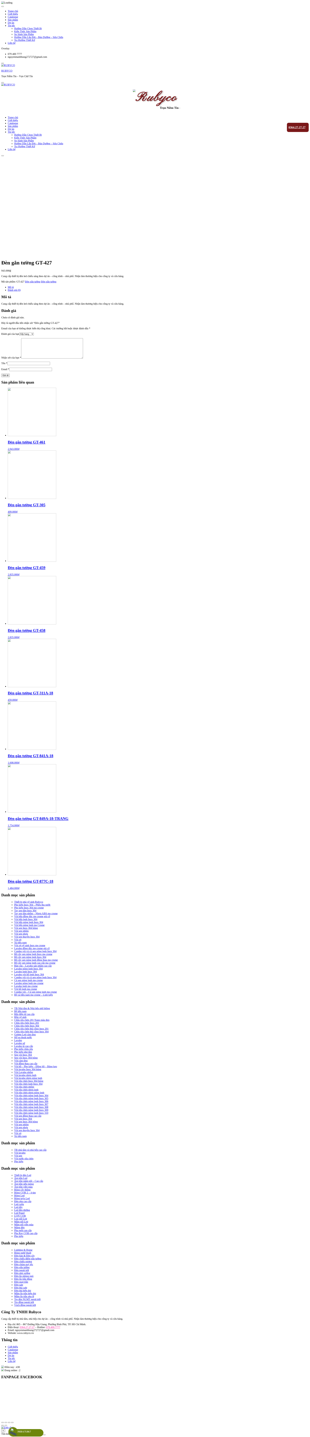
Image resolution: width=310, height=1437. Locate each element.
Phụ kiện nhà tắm (23, 1052)
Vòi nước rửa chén (23, 1158)
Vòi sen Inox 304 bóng (26, 928)
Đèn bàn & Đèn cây (24, 1255)
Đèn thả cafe (20, 1287)
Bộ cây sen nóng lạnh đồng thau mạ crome (36, 960)
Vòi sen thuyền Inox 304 (27, 936)
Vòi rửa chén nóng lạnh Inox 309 (31, 1110)
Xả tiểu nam (20, 942)
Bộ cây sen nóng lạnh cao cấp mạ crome (34, 962)
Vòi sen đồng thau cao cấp (27, 1115)
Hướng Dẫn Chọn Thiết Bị (28, 28)
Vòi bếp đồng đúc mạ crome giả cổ (32, 916)
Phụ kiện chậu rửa (23, 1049)
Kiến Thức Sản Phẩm (25, 31)
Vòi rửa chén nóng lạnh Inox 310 (31, 1113)
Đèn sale (18, 1284)
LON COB (20, 1215)
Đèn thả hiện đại (22, 1290)
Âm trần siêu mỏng (24, 1184)
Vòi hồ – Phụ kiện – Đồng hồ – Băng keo (35, 1066)
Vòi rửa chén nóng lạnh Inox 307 (31, 1104)
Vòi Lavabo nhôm (23, 1072)
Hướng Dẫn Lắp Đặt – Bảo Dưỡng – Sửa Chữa (38, 37)
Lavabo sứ (19, 1043)
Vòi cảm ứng (21, 1060)
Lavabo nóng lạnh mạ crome (28, 983)
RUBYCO (6, 70)
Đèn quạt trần (21, 1281)
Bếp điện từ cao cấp (24, 1014)
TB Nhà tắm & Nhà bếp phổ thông (32, 1008)
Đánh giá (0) (14, 290)
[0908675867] (13, 1432)
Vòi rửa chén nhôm (24, 1086)
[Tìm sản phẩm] (44, 1434)
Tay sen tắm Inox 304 (25, 910)
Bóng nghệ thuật (22, 1252)
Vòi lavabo (20, 1152)
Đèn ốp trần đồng (23, 1279)
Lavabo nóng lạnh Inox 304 (28, 968)
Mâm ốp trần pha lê (24, 1296)
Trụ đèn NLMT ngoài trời (27, 1299)
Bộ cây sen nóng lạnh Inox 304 (30, 957)
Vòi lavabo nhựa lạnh (25, 1075)
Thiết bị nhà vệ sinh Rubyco (28, 902)
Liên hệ (12, 43)
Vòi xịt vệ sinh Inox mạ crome (29, 945)
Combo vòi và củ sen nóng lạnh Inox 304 (35, 951)
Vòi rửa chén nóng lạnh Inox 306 (31, 1101)
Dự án (11, 22)
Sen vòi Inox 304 (23, 1054)
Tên (4, 363)
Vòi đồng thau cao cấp (25, 1063)
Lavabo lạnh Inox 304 (25, 971)
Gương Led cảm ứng (25, 1034)
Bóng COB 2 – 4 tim (25, 1192)
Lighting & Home (23, 1250)
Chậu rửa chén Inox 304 (26, 1025)
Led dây (18, 1207)
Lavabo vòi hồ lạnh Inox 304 (29, 974)
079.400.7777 (53, 1327)
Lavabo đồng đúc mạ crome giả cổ (32, 948)
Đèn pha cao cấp (22, 1201)
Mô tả (11, 287)
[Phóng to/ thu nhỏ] (12, 1422)
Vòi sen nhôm (21, 931)
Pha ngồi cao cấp (23, 1230)
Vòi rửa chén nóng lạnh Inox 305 (31, 1098)
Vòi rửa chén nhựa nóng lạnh (29, 1092)
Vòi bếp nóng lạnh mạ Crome (29, 925)
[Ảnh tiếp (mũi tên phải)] (6, 1425)
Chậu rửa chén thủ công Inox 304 (31, 1031)
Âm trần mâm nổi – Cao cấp (28, 1181)
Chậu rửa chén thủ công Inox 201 (31, 1028)
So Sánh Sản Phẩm (24, 34)
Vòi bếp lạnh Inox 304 (25, 919)
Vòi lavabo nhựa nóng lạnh (28, 1078)
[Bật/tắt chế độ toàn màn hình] (9, 1422)
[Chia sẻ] (6, 1422)
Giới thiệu (13, 14)
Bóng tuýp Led (22, 1198)
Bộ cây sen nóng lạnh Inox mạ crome (33, 954)
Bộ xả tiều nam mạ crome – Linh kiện (33, 994)
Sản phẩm (13, 19)
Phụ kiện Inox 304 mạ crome (29, 907)
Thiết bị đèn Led (22, 1175)
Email (5, 369)
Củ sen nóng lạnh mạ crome (28, 980)
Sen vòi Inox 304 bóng (26, 1057)
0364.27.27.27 (297, 127)
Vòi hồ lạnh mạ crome (25, 989)
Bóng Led (19, 1195)
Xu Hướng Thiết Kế (24, 40)
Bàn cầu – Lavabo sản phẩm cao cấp (33, 965)
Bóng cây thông (22, 1189)
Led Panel (19, 1213)
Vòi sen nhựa (21, 933)
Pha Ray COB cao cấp (25, 1233)
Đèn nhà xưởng (22, 1273)
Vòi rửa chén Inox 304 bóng (28, 1081)
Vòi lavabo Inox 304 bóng (27, 1069)
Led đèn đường (22, 1210)
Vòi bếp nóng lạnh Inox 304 (28, 922)
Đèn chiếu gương (23, 1261)
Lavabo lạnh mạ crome (26, 986)
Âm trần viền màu (23, 1186)
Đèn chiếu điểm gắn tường (27, 1258)
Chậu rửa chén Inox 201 (26, 1023)
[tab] (158, 287)
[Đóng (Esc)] (2, 1422)
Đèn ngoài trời (21, 1270)
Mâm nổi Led (21, 1221)
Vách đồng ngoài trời (25, 1305)
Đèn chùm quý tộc (23, 1264)
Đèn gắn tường (32, 281)
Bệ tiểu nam (20, 1011)
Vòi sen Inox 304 (23, 1118)
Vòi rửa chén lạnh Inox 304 (28, 1084)
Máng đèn (19, 1227)
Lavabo (18, 1040)
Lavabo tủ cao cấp (23, 1046)
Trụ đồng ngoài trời (24, 1302)
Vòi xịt (17, 939)
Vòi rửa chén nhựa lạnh (26, 1089)
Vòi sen (18, 1155)
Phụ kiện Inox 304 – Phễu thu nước (32, 904)
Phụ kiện (18, 1161)
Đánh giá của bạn (10, 334)
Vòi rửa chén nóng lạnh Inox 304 (31, 1095)
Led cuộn (19, 1204)
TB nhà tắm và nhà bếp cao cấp (30, 1150)
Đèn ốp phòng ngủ (23, 1276)
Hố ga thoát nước (23, 1037)
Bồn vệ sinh (20, 1017)
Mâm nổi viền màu (23, 1224)
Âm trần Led (20, 1178)
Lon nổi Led (20, 1218)
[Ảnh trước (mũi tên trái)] (2, 1425)
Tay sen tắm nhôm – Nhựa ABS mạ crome (36, 913)
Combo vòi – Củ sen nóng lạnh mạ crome (35, 992)
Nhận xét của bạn (11, 357)
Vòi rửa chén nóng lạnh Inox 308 (31, 1107)
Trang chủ (13, 11)
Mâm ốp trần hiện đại (25, 1293)
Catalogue (13, 16)
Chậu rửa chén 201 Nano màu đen (31, 1020)
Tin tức (11, 25)
